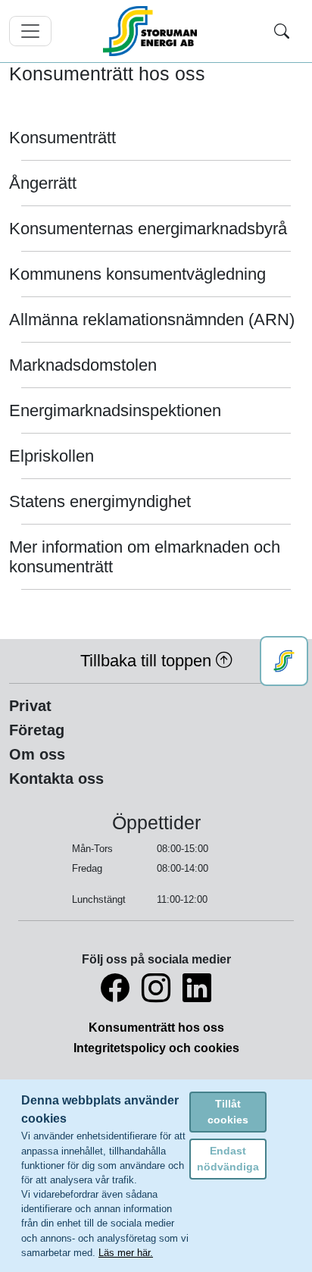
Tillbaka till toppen (148, 660)
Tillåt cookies (227, 1112)
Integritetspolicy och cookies (156, 1048)
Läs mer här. (125, 1252)
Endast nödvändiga (228, 1159)
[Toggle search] (282, 31)
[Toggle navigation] (30, 31)
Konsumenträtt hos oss (156, 1027)
